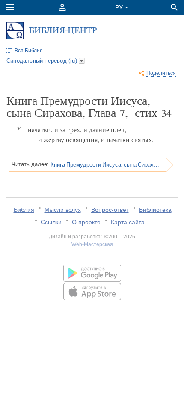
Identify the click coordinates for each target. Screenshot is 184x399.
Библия (24, 209)
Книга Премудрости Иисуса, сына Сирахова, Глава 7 (105, 164)
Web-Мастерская (92, 244)
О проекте (86, 222)
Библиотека (155, 209)
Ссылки (51, 222)
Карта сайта (128, 222)
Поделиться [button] (161, 73)
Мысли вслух (63, 209)
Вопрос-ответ (110, 209)
